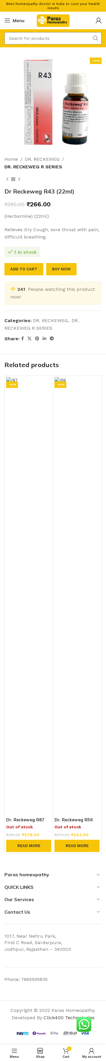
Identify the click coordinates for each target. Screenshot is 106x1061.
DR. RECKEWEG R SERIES (33, 167)
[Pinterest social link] (37, 339)
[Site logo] (53, 20)
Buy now (61, 269)
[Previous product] (7, 179)
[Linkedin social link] (44, 339)
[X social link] (29, 339)
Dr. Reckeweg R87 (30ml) (25, 822)
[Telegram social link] (52, 339)
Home (11, 159)
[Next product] (19, 179)
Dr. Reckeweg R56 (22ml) (73, 822)
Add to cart (23, 269)
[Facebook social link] (22, 339)
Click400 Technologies (69, 1017)
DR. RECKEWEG (42, 159)
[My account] (99, 20)
